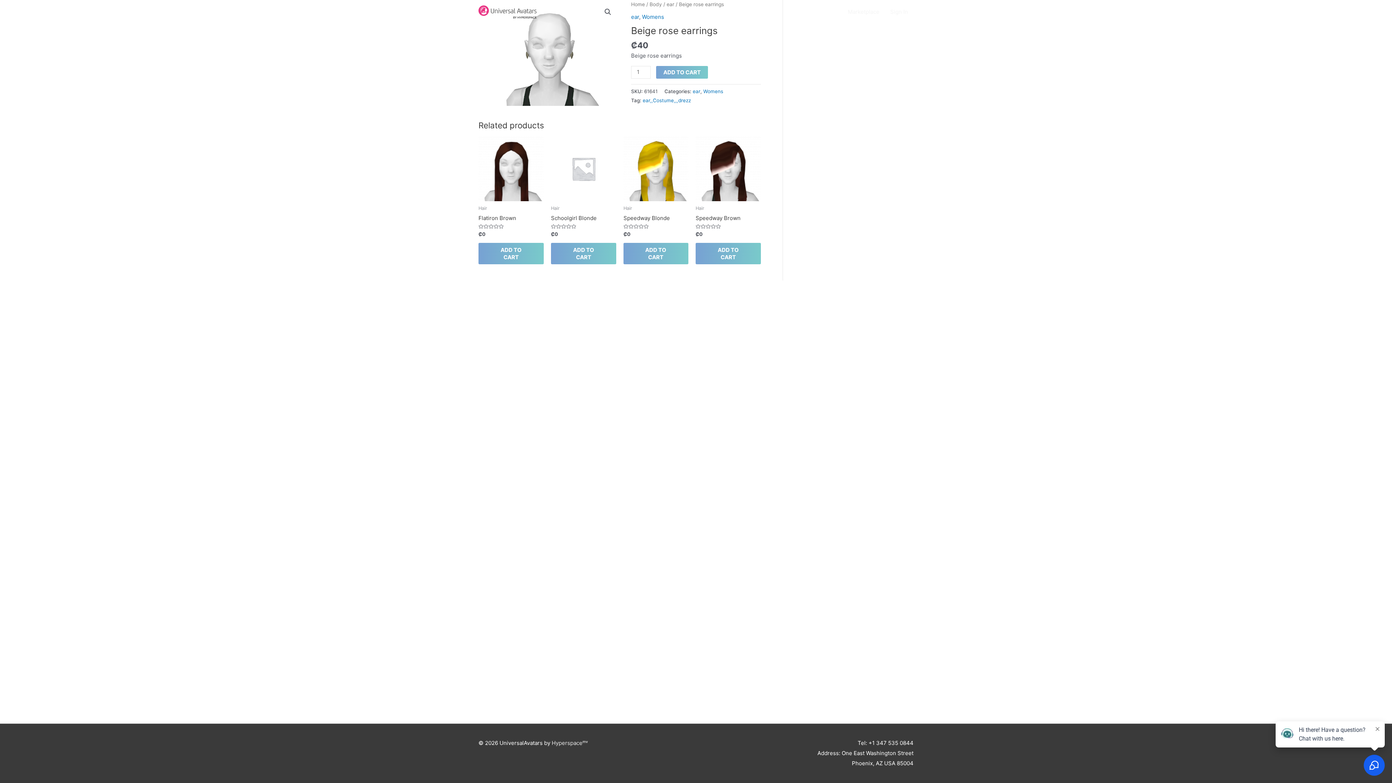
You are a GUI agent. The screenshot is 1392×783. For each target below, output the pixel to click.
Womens (713, 91)
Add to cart (682, 72)
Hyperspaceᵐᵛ (570, 743)
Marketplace (863, 11)
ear (696, 91)
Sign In (899, 11)
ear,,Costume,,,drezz (667, 100)
